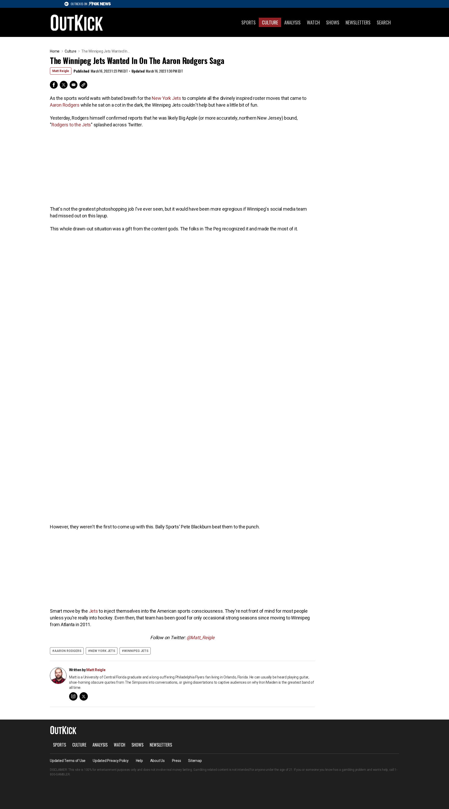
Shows (332, 22)
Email (73, 85)
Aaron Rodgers (65, 105)
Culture (270, 22)
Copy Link (83, 85)
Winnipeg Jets (136, 651)
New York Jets (166, 98)
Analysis (292, 22)
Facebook (54, 85)
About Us (157, 761)
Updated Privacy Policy (111, 761)
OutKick (77, 22)
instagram (73, 696)
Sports (248, 22)
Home (55, 51)
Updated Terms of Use (67, 761)
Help (139, 761)
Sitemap (195, 761)
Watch (313, 22)
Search (384, 22)
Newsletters (358, 22)
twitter (84, 696)
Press (176, 761)
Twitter (64, 85)
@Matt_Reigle (201, 637)
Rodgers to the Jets (71, 124)
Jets (93, 611)
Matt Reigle (60, 71)
